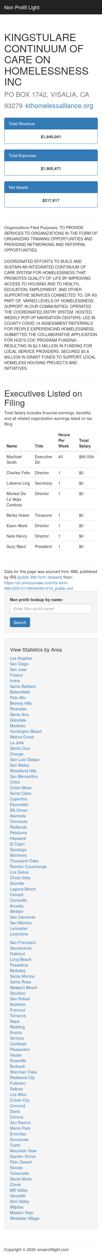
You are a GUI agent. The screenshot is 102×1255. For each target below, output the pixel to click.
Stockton (18, 993)
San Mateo (19, 765)
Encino (16, 1032)
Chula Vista (20, 877)
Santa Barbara (23, 686)
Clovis (15, 1184)
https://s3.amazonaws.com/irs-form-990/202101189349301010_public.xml (38, 585)
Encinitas (18, 1134)
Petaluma (18, 832)
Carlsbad (18, 1043)
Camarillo (18, 900)
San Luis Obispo (24, 759)
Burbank (17, 1066)
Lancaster (19, 928)
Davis (15, 1111)
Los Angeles (21, 658)
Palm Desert (21, 1162)
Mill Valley (18, 1190)
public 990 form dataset (40, 577)
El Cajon (17, 844)
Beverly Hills (21, 703)
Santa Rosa (20, 982)
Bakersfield (20, 692)
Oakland (17, 953)
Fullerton (18, 1083)
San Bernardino (24, 776)
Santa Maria (21, 1179)
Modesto (18, 725)
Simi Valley (19, 1201)
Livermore (19, 934)
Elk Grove (18, 810)
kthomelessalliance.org (59, 105)
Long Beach (20, 959)
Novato (16, 1167)
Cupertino (18, 799)
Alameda (18, 815)
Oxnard (16, 894)
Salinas (16, 1088)
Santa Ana (19, 714)
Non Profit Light (21, 7)
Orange (17, 754)
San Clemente (22, 917)
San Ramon (20, 1122)
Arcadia (17, 906)
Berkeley (18, 970)
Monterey (18, 855)
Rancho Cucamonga (28, 866)
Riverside (18, 709)
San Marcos (20, 922)
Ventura (17, 1038)
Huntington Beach (26, 731)
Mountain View (23, 1150)
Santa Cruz (20, 748)
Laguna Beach (23, 889)
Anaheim (18, 1004)
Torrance (18, 1015)
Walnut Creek (22, 737)
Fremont (17, 1010)
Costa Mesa (20, 787)
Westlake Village (24, 1218)
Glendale (18, 720)
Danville (17, 883)
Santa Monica (22, 976)
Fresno (16, 675)
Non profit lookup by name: (36, 599)
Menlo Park (20, 1128)
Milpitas (17, 1207)
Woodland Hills (23, 770)
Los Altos (18, 1094)
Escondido (19, 804)
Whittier (17, 911)
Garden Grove (23, 1156)
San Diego (19, 663)
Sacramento (21, 948)
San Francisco (23, 942)
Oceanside (19, 1173)
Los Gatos (19, 872)
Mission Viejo (21, 1212)
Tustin (15, 1145)
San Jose (18, 669)
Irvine (15, 680)
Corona (16, 1117)
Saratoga (18, 849)
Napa (15, 1021)
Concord (17, 1105)
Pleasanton (20, 1049)
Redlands (18, 827)
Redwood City (22, 1077)
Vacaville (18, 1195)
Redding (17, 1027)
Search (20, 622)
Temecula (18, 821)
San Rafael (20, 998)
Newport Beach (23, 987)
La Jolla (17, 742)
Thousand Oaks (24, 860)
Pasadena (19, 965)
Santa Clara (20, 793)
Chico (15, 782)
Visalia (16, 1055)
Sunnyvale (19, 1139)
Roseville (18, 1060)
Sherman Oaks (23, 1072)
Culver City (19, 1100)
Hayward (18, 838)
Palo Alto (18, 697)
